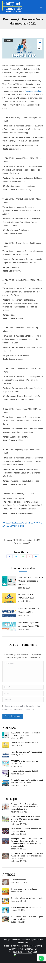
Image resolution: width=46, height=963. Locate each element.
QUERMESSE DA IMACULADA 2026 (26, 596)
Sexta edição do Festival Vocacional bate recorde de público (26, 830)
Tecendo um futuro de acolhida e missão (27, 898)
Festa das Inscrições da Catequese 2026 (28, 610)
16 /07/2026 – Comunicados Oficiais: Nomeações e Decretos (30, 581)
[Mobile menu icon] (41, 6)
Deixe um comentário (23, 543)
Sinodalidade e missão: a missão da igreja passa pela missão (27, 918)
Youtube (38, 91)
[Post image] (9, 581)
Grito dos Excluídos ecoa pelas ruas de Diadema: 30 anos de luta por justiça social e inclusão (25, 818)
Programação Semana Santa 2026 (24, 771)
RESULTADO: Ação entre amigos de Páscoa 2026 (28, 624)
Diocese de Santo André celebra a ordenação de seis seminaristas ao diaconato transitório (24, 806)
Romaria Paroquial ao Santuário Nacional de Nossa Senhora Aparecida (27, 781)
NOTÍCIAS (8, 41)
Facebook (29, 91)
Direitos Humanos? (18, 880)
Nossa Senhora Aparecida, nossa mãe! (26, 907)
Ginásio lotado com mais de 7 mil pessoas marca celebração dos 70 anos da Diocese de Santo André (27, 855)
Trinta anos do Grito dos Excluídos (24, 889)
